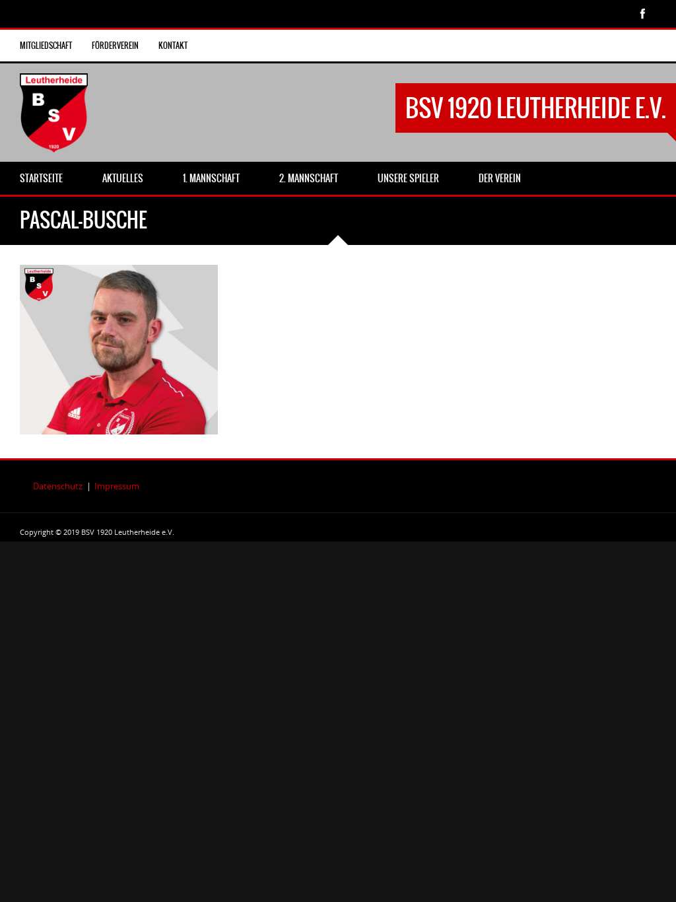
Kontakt (172, 46)
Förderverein (115, 46)
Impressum (116, 486)
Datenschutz (58, 486)
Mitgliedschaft (46, 46)
